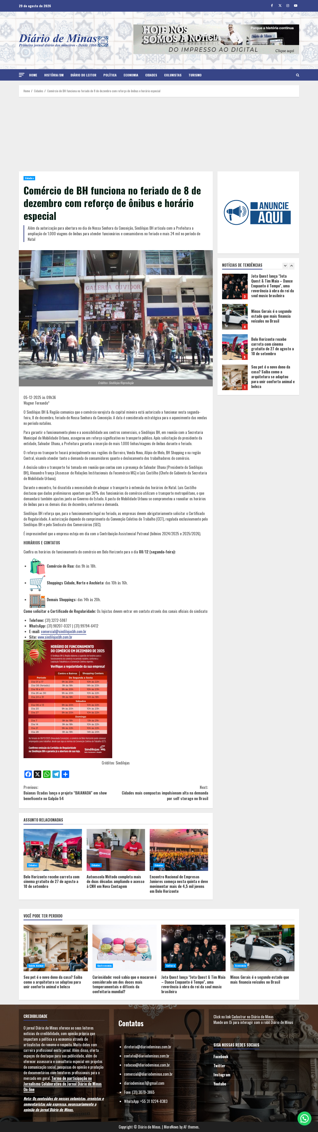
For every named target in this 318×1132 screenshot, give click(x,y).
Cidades (151, 74)
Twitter (219, 1065)
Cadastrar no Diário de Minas (253, 1016)
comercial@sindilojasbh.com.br (63, 631)
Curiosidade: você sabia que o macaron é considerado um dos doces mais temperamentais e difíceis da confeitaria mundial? (235, 377)
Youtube (219, 1084)
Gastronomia (104, 965)
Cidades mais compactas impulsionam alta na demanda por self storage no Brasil (165, 792)
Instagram (221, 1074)
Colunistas (173, 74)
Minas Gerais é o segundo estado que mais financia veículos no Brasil (235, 286)
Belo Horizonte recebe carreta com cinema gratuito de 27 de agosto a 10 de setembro (53, 850)
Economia (131, 74)
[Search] (297, 75)
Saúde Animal (35, 965)
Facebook (220, 1056)
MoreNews (171, 1127)
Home (33, 74)
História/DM (54, 74)
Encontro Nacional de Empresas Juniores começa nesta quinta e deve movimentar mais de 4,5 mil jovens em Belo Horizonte (179, 850)
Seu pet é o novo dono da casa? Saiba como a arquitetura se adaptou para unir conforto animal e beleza (235, 347)
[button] (21, 75)
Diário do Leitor (83, 74)
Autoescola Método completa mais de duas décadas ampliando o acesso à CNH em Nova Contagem (116, 850)
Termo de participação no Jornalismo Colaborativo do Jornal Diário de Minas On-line (63, 1083)
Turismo (195, 74)
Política (110, 74)
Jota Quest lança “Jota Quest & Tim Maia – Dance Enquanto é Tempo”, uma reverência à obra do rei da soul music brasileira (193, 948)
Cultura (170, 965)
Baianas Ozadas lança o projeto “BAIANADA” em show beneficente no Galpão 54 (65, 792)
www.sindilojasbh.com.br (55, 637)
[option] (258, 289)
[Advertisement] (159, 134)
